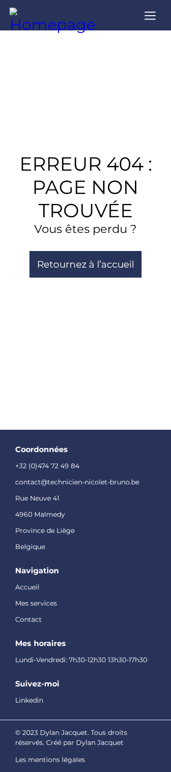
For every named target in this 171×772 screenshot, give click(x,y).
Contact (28, 619)
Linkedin (29, 700)
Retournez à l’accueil (85, 264)
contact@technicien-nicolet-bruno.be (77, 482)
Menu (150, 14)
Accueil (27, 587)
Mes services (36, 603)
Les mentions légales (50, 759)
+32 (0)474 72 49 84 (47, 466)
